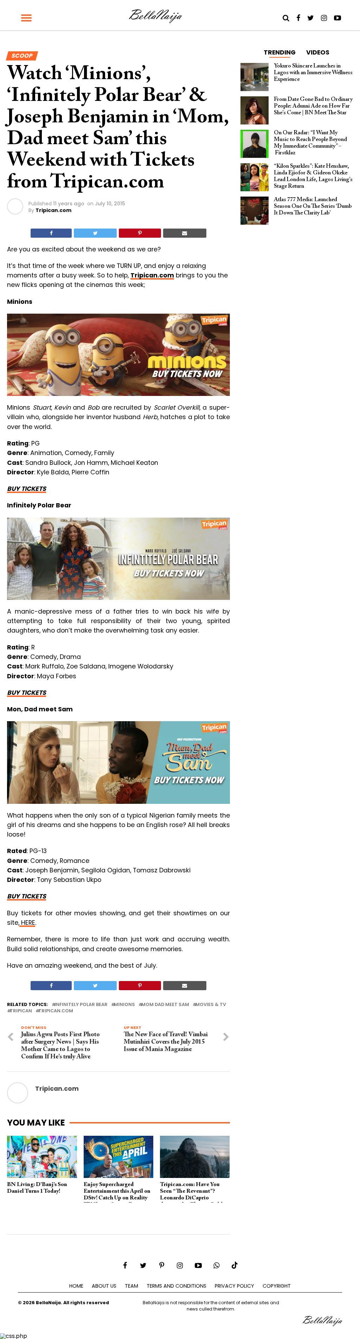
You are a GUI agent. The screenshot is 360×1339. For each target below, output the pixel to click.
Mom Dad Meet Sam (165, 1004)
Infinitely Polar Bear (81, 1004)
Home (76, 1285)
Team (131, 1285)
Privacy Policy (234, 1285)
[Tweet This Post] (95, 233)
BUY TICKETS (26, 489)
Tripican (21, 1011)
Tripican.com (53, 210)
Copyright (277, 1285)
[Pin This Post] (140, 233)
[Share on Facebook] (51, 233)
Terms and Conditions (176, 1285)
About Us (104, 1285)
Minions (124, 1004)
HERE (27, 922)
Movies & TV (210, 1004)
